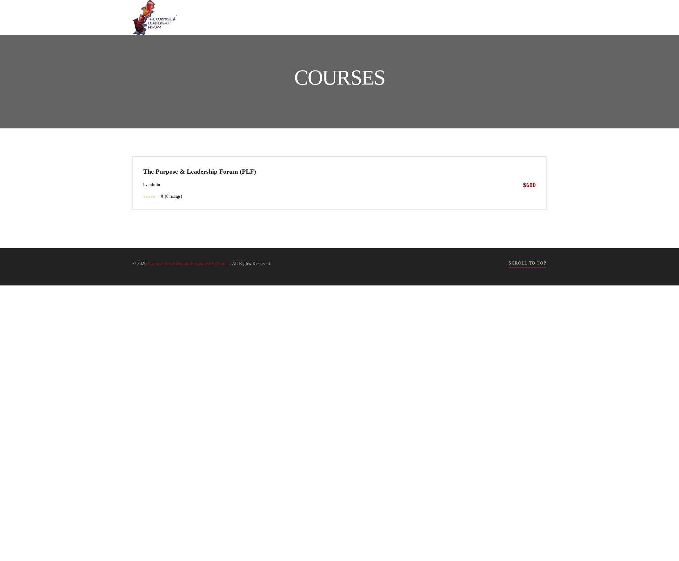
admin (154, 184)
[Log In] (539, 18)
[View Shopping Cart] (524, 18)
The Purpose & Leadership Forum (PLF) (199, 171)
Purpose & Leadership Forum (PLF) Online (189, 263)
